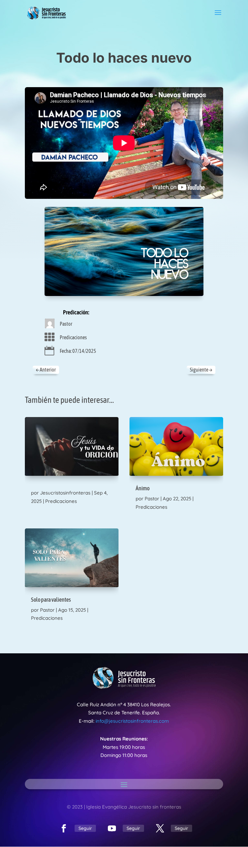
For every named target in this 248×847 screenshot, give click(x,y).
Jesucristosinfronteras (65, 493)
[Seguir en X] (160, 829)
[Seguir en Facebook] (64, 829)
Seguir (85, 828)
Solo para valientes (51, 599)
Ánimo (143, 488)
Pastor (66, 324)
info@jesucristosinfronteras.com (132, 721)
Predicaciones (73, 337)
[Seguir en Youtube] (112, 829)
